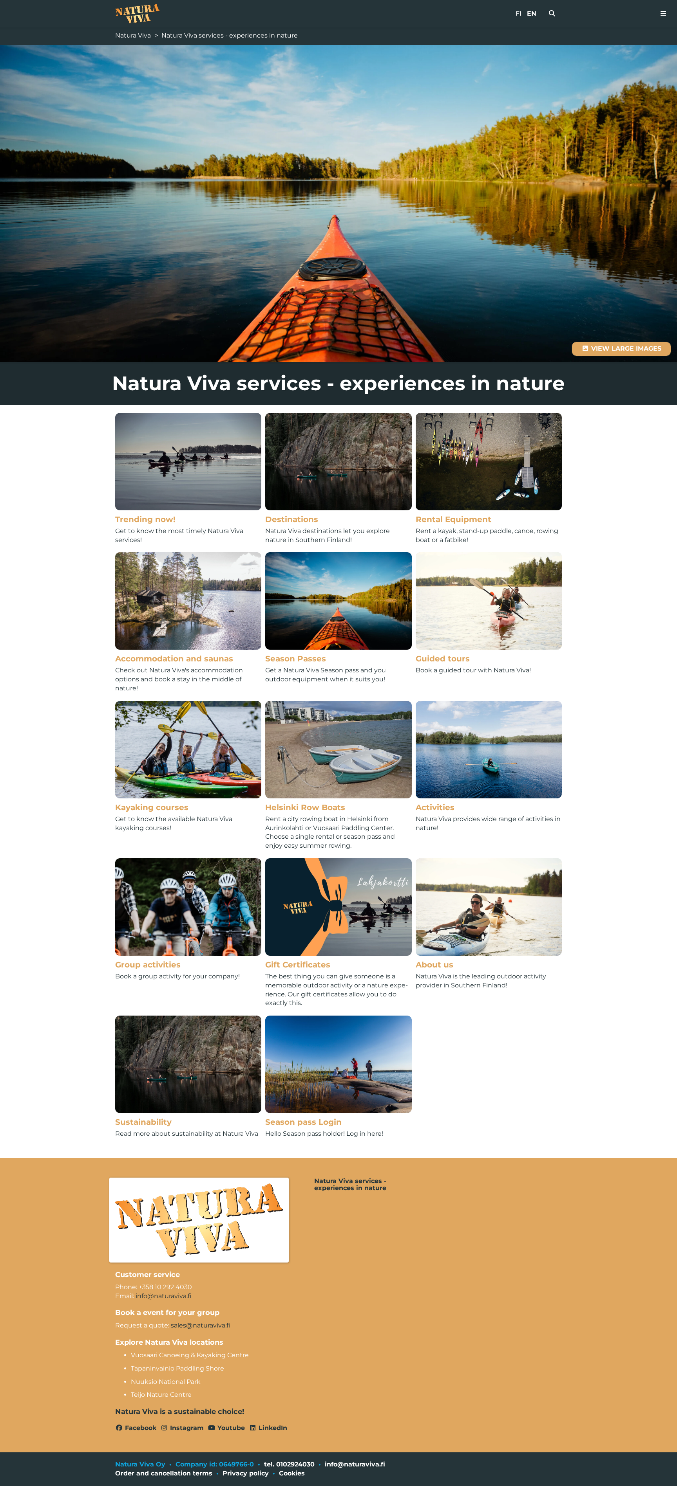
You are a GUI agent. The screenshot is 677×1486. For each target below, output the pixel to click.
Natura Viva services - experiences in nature (229, 35)
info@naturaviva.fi (163, 1296)
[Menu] (663, 13)
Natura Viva (133, 35)
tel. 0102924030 (289, 1464)
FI (518, 13)
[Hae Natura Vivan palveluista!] (552, 13)
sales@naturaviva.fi (200, 1325)
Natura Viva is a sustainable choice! (179, 1411)
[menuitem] (552, 13)
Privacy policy (246, 1473)
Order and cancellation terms (163, 1473)
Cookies (292, 1473)
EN (531, 13)
